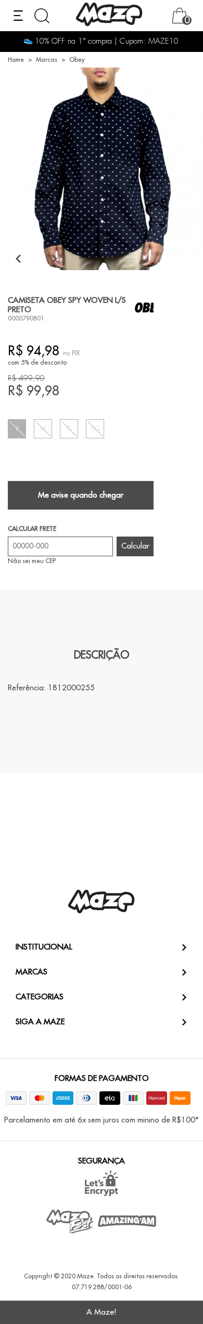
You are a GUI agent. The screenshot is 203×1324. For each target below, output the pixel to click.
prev (18, 258)
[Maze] (109, 16)
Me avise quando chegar (80, 495)
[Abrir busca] (42, 16)
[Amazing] (127, 1221)
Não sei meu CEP (32, 561)
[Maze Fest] (70, 1221)
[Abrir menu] (18, 15)
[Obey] (149, 307)
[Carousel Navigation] (36, 258)
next (54, 258)
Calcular (135, 546)
